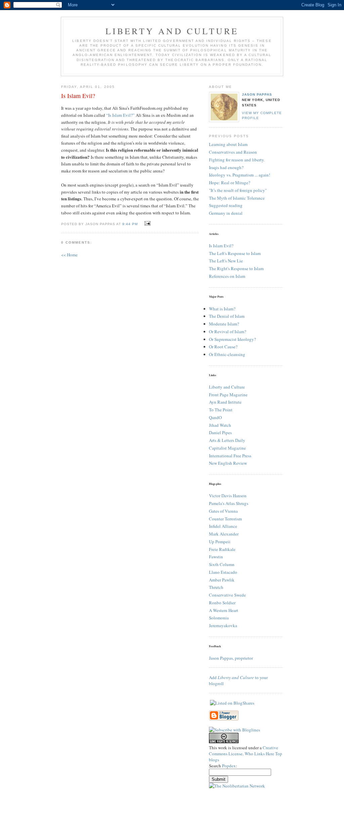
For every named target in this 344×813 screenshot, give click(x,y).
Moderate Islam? (224, 324)
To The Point (220, 410)
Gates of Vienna (223, 511)
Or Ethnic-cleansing (227, 354)
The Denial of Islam (227, 316)
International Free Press (230, 456)
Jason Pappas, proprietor (231, 658)
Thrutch (216, 587)
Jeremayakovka (223, 625)
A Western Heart (223, 610)
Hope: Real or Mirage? (229, 183)
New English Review (228, 463)
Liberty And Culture (172, 31)
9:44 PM (130, 224)
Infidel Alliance (223, 526)
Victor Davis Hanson (228, 496)
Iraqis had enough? (226, 167)
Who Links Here (259, 754)
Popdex (229, 766)
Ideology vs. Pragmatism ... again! (239, 175)
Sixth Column (221, 564)
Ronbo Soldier (222, 603)
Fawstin (216, 557)
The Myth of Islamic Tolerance (237, 198)
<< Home (69, 255)
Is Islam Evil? (221, 246)
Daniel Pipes (220, 432)
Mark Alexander (224, 534)
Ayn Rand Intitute (225, 402)
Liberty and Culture (227, 387)
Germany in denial (226, 213)
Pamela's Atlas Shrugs (228, 503)
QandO (215, 417)
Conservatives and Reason (233, 152)
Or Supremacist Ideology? (232, 339)
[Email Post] (146, 223)
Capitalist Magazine (227, 448)
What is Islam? (222, 309)
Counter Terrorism (225, 519)
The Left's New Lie (226, 261)
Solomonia (219, 618)
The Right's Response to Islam (236, 268)
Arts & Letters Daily (227, 440)
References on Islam (227, 276)
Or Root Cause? (223, 347)
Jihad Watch (220, 425)
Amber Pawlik (221, 580)
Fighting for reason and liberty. (237, 160)
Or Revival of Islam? (227, 331)
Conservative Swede (227, 595)
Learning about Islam (228, 144)
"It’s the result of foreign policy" (238, 190)
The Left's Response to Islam (235, 253)
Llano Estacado (223, 572)
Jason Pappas (257, 94)
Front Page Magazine (228, 395)
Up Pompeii (219, 542)
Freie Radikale (222, 549)
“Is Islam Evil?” (120, 115)
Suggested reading (226, 205)
